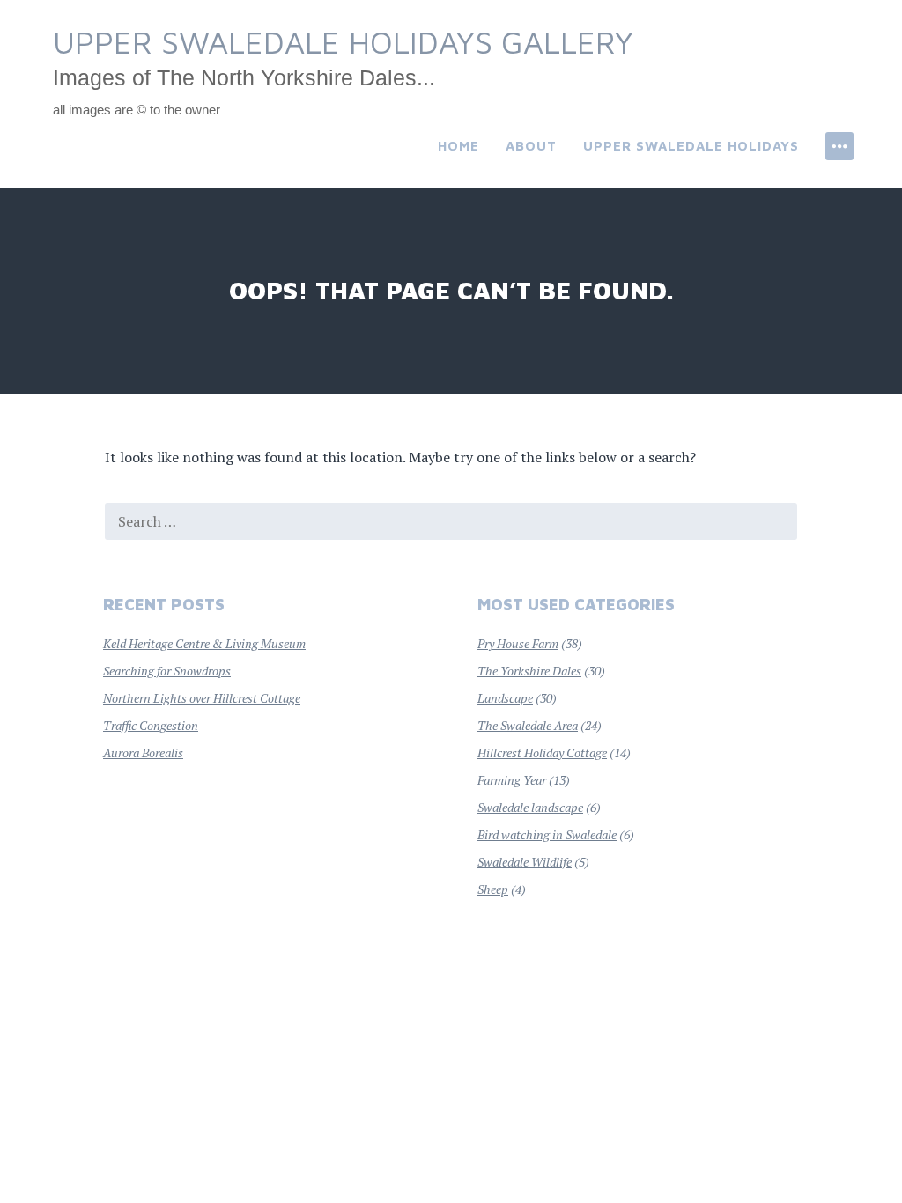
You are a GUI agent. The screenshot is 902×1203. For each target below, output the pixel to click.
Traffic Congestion (150, 725)
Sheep (492, 889)
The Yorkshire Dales (529, 670)
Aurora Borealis (143, 752)
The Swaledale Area (527, 725)
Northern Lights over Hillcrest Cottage (201, 698)
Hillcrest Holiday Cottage (542, 752)
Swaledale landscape (530, 807)
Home (458, 145)
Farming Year (511, 779)
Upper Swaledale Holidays (691, 145)
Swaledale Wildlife (524, 861)
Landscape (505, 698)
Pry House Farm (517, 643)
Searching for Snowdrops (167, 670)
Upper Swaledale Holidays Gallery (343, 42)
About (531, 145)
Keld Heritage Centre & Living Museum (204, 643)
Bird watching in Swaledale (547, 834)
